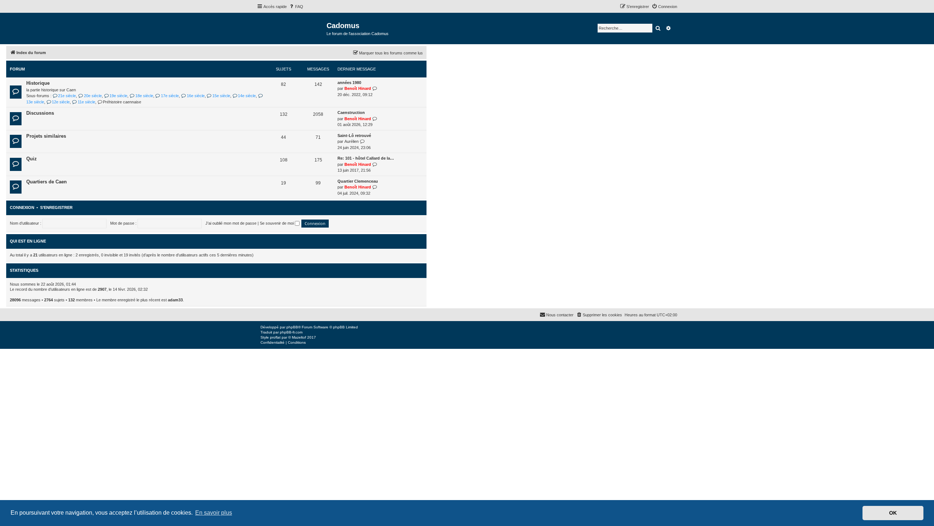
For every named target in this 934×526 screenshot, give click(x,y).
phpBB (292, 327)
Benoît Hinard (357, 88)
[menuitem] (296, 6)
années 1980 (349, 82)
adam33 (175, 300)
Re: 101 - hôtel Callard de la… (365, 158)
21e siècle (67, 96)
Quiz (31, 158)
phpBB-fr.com (291, 332)
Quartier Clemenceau (357, 181)
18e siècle (144, 96)
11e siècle (86, 102)
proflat (275, 337)
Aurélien (351, 141)
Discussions (40, 113)
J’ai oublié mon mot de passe (230, 223)
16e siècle (195, 96)
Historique (38, 83)
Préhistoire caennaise (122, 102)
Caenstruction (351, 112)
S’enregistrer (56, 207)
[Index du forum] (292, 28)
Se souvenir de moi (277, 223)
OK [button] (893, 513)
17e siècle (170, 96)
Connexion (22, 207)
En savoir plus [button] (213, 513)
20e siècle (92, 96)
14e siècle (247, 96)
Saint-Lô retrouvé (354, 135)
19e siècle (118, 96)
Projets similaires (46, 136)
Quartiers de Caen (46, 181)
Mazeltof (299, 337)
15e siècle (221, 96)
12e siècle (61, 102)
